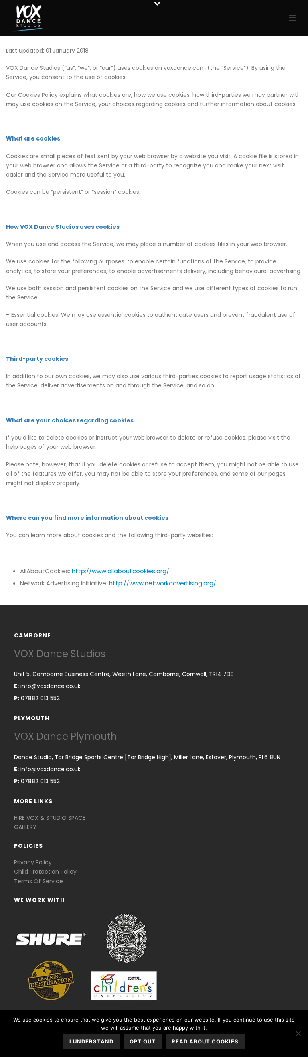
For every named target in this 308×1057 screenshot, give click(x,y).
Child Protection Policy (45, 872)
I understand (91, 1041)
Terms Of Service (38, 881)
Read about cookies (205, 1041)
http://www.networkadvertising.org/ (162, 583)
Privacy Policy (33, 862)
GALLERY (25, 827)
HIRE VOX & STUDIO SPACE (49, 818)
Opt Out (143, 1041)
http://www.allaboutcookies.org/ (120, 571)
